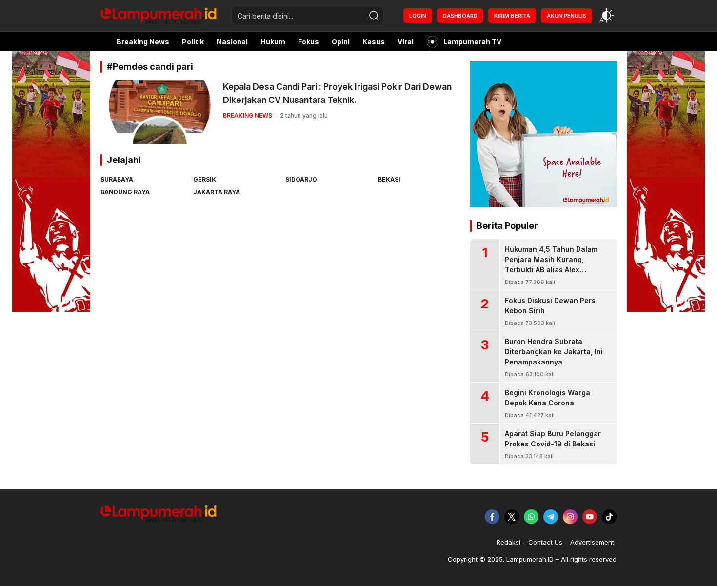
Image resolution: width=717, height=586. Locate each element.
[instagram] (570, 516)
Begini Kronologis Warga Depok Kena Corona (547, 397)
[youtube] (589, 516)
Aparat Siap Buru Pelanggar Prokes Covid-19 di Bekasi (553, 438)
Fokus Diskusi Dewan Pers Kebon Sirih (550, 305)
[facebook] (492, 516)
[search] (374, 15)
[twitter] (511, 516)
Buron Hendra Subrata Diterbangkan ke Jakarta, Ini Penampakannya (554, 351)
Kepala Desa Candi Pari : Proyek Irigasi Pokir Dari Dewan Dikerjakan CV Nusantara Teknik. (337, 93)
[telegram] (550, 516)
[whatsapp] (531, 516)
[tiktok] (609, 516)
